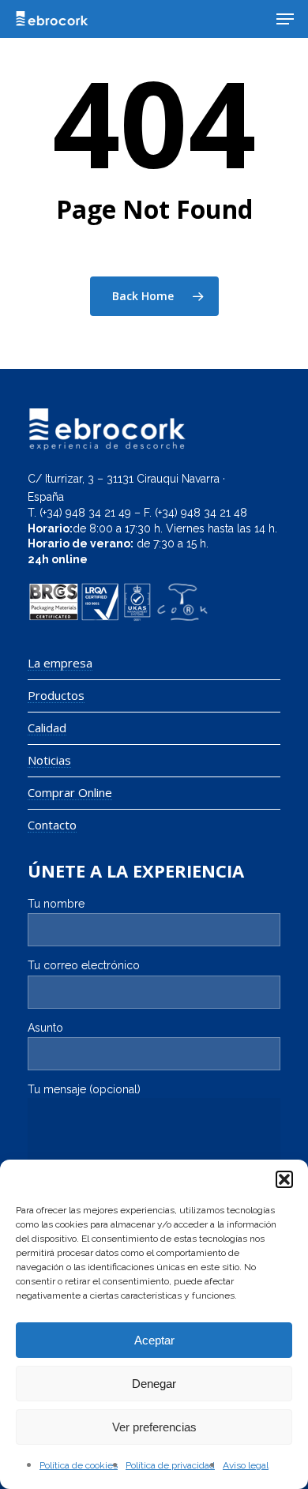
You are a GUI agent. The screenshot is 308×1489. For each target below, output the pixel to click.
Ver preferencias (154, 1427)
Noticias (49, 760)
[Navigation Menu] (285, 19)
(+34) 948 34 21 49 (85, 512)
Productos (56, 695)
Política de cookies (78, 1465)
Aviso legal (246, 1465)
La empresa (60, 663)
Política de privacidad (170, 1465)
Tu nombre (56, 903)
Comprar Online (70, 792)
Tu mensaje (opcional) (84, 1089)
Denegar (154, 1383)
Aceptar (154, 1340)
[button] (284, 1179)
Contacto (52, 825)
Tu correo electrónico (84, 965)
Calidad (47, 727)
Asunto (45, 1027)
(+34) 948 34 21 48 (201, 512)
